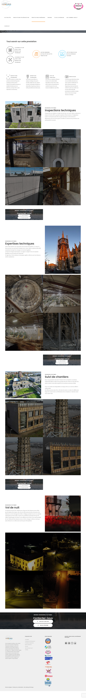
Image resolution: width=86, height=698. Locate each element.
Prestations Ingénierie (38, 17)
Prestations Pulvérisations (30, 641)
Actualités (7, 17)
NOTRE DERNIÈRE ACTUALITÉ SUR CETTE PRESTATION (46, 54)
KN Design (31, 687)
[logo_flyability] (48, 663)
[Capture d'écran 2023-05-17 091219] (48, 658)
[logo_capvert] (48, 647)
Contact (7, 26)
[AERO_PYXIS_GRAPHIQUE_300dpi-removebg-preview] (48, 641)
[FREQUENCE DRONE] (48, 671)
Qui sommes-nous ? (72, 17)
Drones (50, 17)
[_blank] (10, 50)
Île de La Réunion (59, 17)
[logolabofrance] (48, 681)
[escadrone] (48, 656)
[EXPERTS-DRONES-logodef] (48, 652)
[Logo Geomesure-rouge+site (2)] (48, 676)
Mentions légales (8, 687)
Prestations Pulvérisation (21, 17)
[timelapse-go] (48, 685)
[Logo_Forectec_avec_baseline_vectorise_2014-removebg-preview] (48, 667)
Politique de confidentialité (18, 687)
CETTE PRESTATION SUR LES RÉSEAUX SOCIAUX (72, 54)
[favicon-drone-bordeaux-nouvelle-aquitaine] (8, 638)
